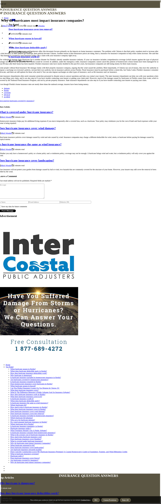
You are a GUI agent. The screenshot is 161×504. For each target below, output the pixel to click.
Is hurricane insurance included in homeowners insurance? (32, 416)
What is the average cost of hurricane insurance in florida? (31, 435)
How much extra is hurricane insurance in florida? (28, 407)
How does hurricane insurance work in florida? (27, 394)
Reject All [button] (125, 500)
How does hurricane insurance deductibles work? (28, 373)
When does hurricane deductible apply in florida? (28, 371)
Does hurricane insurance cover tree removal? (27, 414)
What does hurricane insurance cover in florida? (28, 409)
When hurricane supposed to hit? (22, 445)
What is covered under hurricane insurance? (26, 441)
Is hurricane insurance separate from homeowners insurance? (33, 433)
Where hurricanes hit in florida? (22, 424)
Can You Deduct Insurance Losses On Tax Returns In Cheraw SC (35, 388)
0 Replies (41, 26)
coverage (7, 93)
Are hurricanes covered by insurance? (24, 460)
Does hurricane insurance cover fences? (25, 458)
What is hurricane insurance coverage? (24, 454)
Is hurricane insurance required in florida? (25, 382)
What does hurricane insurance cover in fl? (26, 397)
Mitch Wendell (8, 26)
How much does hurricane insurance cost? (26, 437)
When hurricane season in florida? (23, 369)
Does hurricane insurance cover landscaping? (27, 447)
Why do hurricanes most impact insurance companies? (30, 443)
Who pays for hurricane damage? (22, 420)
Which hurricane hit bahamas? (21, 418)
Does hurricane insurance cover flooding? (25, 439)
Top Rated (9, 367)
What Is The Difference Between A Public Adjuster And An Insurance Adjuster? (40, 392)
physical (7, 95)
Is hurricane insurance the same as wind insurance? (29, 403)
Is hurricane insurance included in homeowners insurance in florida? (35, 377)
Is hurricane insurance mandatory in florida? (26, 426)
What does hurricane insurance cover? (24, 390)
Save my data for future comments (14, 207)
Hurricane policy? (17, 456)
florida (6, 90)
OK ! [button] (96, 500)
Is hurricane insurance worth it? (22, 399)
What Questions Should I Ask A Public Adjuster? (28, 431)
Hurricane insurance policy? (20, 428)
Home (6, 18)
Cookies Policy (85, 500)
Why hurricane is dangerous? (21, 375)
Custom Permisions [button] (109, 500)
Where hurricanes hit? (18, 405)
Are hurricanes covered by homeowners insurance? (29, 380)
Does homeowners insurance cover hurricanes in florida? (31, 384)
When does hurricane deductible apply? (25, 401)
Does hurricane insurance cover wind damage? (27, 411)
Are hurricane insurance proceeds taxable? (26, 450)
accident (7, 97)
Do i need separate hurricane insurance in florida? (28, 422)
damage (7, 88)
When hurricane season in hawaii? (23, 386)
